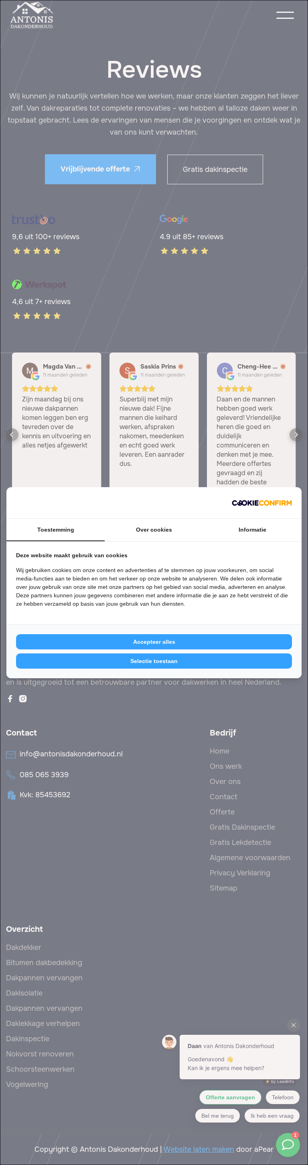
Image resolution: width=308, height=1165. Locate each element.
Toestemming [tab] (55, 529)
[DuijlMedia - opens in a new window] (262, 503)
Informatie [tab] (252, 529)
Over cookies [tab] (154, 529)
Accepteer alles (154, 642)
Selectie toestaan (154, 661)
